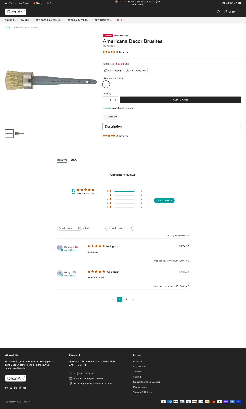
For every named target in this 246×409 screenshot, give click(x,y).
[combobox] (95, 228)
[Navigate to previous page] (112, 299)
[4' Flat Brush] (114, 84)
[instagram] (231, 4)
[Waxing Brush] (106, 84)
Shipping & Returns (142, 392)
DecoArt (26, 401)
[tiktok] (235, 4)
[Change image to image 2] (19, 133)
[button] (229, 12)
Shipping (107, 108)
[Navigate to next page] (133, 299)
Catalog (137, 376)
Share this (112, 116)
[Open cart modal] (239, 12)
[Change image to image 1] (9, 133)
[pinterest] (227, 4)
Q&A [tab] (74, 160)
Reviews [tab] (62, 160)
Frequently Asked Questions (147, 382)
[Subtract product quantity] (105, 100)
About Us (138, 361)
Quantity (107, 93)
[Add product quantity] (115, 100)
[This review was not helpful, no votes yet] (186, 260)
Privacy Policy (140, 387)
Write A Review (164, 200)
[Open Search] (218, 12)
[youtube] (239, 4)
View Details (137, 5)
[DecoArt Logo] (15, 12)
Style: (113, 78)
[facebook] (223, 4)
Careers (137, 371)
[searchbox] (67, 228)
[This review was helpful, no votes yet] (181, 260)
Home (7, 27)
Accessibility (139, 366)
